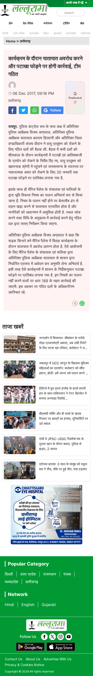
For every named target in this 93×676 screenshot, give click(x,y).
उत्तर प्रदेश (19, 33)
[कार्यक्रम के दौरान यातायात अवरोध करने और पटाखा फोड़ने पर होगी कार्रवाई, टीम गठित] (12, 110)
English (27, 604)
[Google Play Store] (30, 646)
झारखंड (57, 33)
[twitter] (52, 637)
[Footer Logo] (46, 625)
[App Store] (60, 646)
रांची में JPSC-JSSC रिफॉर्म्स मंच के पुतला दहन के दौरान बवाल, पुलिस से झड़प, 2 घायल (61, 444)
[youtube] (69, 637)
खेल (82, 23)
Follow (55, 110)
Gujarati (49, 604)
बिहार (46, 33)
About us (33, 659)
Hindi (9, 604)
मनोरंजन (48, 23)
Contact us (13, 659)
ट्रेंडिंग (66, 23)
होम (10, 23)
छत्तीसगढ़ (85, 33)
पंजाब (67, 574)
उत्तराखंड (34, 33)
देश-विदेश (28, 23)
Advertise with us (57, 659)
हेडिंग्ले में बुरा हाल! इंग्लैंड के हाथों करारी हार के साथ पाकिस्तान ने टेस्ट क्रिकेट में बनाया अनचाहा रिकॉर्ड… (63, 393)
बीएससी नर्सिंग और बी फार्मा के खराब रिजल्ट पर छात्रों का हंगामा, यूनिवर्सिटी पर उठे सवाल (63, 418)
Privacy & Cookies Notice (24, 665)
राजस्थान (49, 574)
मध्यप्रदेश (71, 33)
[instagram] (60, 637)
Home (11, 41)
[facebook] (44, 637)
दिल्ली (5, 33)
